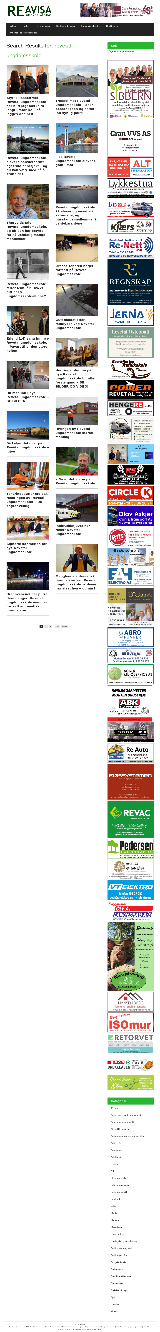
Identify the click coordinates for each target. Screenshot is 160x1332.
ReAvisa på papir (119, 1290)
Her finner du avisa (65, 26)
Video (26, 26)
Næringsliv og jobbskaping (124, 1241)
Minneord (115, 1220)
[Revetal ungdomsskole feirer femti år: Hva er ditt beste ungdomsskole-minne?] (28, 279)
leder (113, 1206)
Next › (64, 626)
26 (58, 626)
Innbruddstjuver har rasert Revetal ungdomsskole (73, 530)
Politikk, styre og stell (121, 1248)
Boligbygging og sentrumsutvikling (128, 1136)
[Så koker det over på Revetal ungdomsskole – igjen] (28, 439)
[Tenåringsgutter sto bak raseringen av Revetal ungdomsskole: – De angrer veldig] (28, 489)
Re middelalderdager (121, 1276)
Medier (114, 1213)
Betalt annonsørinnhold (122, 1122)
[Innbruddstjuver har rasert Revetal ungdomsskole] (77, 521)
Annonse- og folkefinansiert (23, 32)
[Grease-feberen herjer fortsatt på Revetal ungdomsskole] (77, 261)
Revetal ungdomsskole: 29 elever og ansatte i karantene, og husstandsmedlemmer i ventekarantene (76, 215)
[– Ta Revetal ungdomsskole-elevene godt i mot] (77, 152)
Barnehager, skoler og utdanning (127, 1115)
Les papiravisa (42, 26)
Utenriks (115, 1304)
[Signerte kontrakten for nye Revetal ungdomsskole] (28, 539)
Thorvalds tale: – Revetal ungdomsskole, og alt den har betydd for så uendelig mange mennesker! (27, 231)
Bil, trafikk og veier (120, 1129)
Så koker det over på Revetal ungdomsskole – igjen (28, 447)
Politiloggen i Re (119, 1255)
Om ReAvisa (112, 26)
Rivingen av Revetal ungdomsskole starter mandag (75, 433)
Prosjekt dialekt (118, 1262)
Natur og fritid (117, 1234)
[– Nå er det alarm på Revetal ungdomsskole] (77, 474)
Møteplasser (117, 1227)
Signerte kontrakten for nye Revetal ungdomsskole (27, 548)
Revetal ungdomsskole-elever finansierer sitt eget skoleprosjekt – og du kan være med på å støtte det (27, 166)
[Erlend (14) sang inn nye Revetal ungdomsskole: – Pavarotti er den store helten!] (28, 334)
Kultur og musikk (119, 1192)
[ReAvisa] (29, 16)
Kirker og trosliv (118, 1178)
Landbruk (115, 1199)
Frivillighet (116, 1157)
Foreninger (116, 1150)
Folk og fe (116, 1143)
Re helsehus (117, 1269)
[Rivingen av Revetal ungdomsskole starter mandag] (77, 424)
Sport (113, 1297)
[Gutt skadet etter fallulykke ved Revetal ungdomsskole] (77, 315)
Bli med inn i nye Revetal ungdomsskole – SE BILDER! (28, 397)
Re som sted (117, 1283)
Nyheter (13, 26)
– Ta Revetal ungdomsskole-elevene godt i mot (76, 161)
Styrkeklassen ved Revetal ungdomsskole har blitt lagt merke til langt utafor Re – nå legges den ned (26, 106)
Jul (112, 1171)
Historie (114, 1164)
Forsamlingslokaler (90, 26)
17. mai (114, 1108)
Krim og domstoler (120, 1185)
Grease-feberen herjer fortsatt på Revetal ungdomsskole (74, 270)
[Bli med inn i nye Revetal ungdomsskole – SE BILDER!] (28, 388)
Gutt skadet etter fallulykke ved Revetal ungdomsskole (75, 324)
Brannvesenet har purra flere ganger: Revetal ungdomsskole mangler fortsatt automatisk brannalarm (27, 602)
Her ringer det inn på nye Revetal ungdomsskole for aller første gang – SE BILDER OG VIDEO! (76, 378)
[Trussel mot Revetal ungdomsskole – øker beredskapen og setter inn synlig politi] (77, 96)
